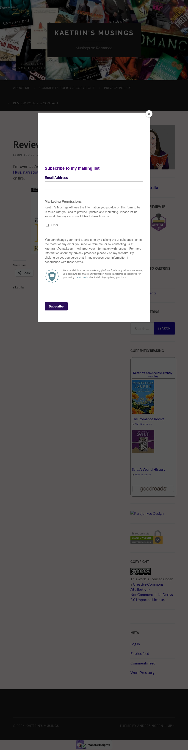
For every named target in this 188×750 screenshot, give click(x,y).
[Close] (149, 113)
